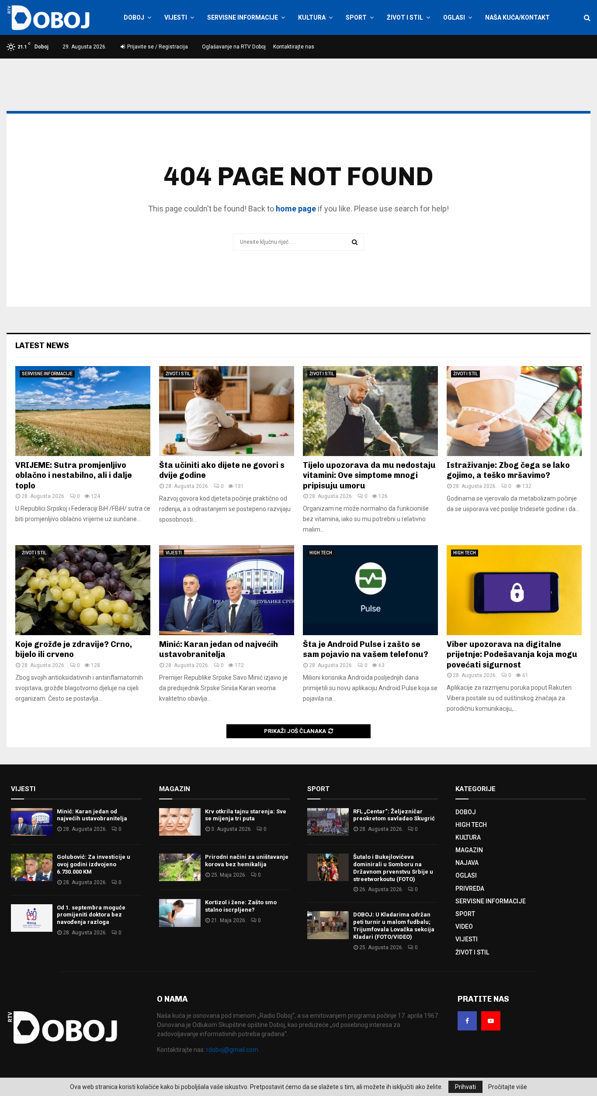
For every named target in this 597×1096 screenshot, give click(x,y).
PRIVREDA (469, 888)
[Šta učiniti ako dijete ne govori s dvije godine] (226, 411)
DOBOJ (134, 17)
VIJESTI (175, 17)
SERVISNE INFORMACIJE (242, 17)
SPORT (356, 17)
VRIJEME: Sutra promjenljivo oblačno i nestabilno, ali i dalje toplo (73, 475)
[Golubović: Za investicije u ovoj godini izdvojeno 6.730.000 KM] (31, 867)
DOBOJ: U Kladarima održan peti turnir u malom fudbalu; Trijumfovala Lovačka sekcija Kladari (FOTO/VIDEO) (393, 925)
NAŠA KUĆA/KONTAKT (517, 17)
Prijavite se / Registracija (157, 47)
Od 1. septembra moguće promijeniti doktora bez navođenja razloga (91, 915)
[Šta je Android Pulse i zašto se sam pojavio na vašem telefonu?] (370, 590)
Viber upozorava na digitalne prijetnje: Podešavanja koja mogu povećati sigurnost (512, 655)
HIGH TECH (320, 552)
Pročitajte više (507, 1087)
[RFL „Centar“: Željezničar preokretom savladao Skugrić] (328, 822)
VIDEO (464, 926)
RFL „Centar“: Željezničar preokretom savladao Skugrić (394, 815)
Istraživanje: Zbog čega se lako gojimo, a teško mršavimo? (508, 470)
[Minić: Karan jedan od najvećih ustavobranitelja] (226, 590)
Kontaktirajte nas (293, 47)
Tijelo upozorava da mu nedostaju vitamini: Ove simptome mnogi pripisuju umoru (369, 475)
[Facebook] (467, 1020)
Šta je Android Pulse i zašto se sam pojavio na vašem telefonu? (365, 649)
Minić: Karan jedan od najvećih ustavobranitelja (218, 649)
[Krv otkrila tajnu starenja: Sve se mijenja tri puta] (180, 822)
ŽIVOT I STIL (405, 17)
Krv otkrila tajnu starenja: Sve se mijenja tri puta (245, 815)
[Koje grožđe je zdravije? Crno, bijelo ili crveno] (82, 590)
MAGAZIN (469, 850)
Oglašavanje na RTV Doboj (234, 47)
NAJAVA (467, 862)
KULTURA (312, 17)
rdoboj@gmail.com (232, 1049)
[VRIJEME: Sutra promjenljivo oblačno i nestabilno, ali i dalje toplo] (82, 411)
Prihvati (465, 1086)
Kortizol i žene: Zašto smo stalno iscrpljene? (241, 906)
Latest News (42, 345)
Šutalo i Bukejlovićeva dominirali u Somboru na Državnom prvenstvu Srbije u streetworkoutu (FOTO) (393, 868)
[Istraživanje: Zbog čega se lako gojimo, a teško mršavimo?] (514, 411)
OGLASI (454, 17)
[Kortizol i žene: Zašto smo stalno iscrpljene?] (180, 913)
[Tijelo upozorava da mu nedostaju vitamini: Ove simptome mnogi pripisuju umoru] (370, 411)
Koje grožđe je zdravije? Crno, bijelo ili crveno (73, 649)
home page (296, 208)
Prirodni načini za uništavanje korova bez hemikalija (246, 861)
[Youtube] (490, 1020)
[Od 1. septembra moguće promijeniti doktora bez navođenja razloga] (31, 918)
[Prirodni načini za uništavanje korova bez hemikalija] (180, 867)
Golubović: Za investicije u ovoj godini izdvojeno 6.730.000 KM (93, 864)
